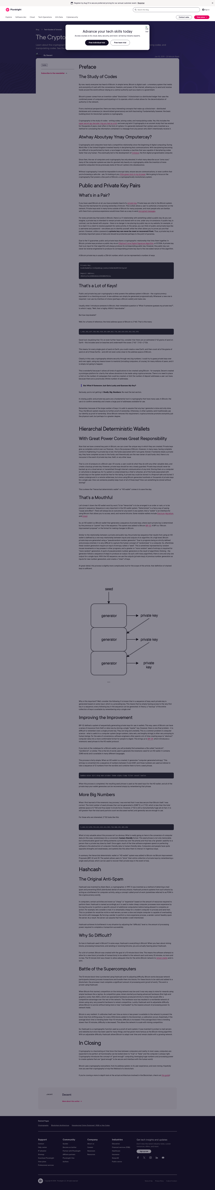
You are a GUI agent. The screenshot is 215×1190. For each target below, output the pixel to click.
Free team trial (120, 43)
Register (141, 3)
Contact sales (184, 17)
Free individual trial (97, 43)
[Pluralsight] (14, 10)
